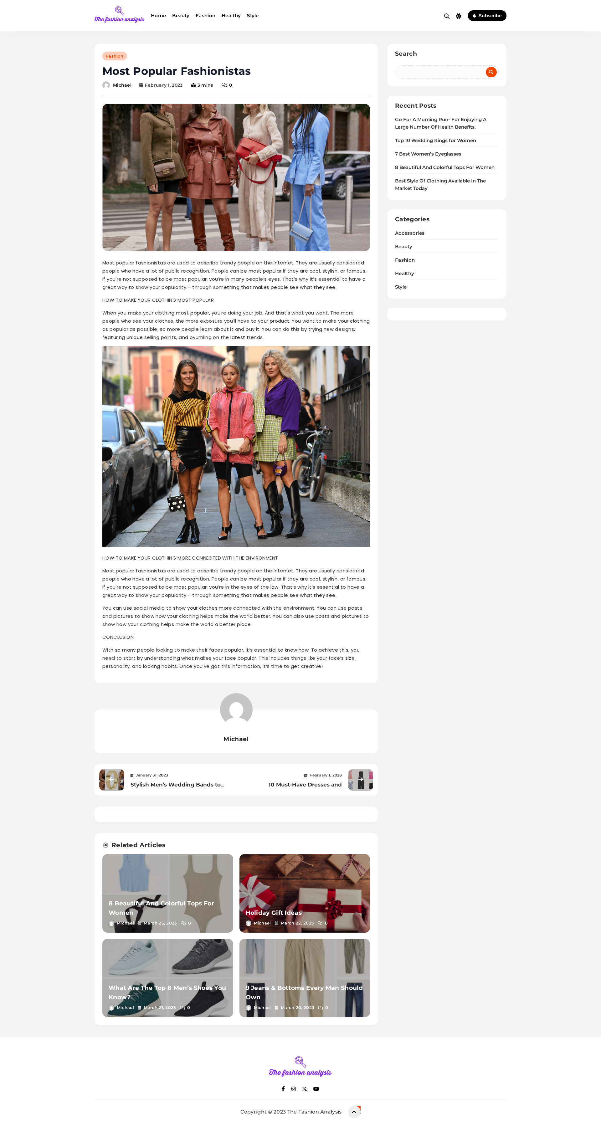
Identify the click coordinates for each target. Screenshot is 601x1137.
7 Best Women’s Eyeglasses (428, 154)
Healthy (231, 15)
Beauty (180, 15)
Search (406, 53)
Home (158, 15)
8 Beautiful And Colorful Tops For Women (445, 167)
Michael (122, 85)
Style (253, 15)
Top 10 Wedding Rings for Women (435, 140)
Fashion (205, 15)
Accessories (409, 233)
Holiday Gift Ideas (274, 912)
